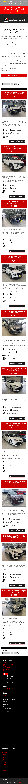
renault (4, 754)
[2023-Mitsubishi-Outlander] (14, 607)
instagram (7, 674)
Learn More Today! (18, 12)
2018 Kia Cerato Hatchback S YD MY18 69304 (14, 311)
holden (4, 770)
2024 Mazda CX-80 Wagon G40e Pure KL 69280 (14, 482)
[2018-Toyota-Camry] (14, 440)
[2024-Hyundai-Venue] (14, 273)
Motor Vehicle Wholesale (9, 662)
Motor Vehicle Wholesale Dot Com (10, 24)
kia (3, 772)
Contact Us (6, 669)
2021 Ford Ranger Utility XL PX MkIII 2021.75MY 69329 (14, 202)
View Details (21, 141)
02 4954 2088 (15, 5)
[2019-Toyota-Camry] (14, 385)
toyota (4, 764)
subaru (4, 762)
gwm (3, 774)
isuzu (3, 769)
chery (3, 760)
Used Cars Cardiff (8, 664)
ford (3, 765)
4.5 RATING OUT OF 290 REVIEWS (17, 1)
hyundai (4, 752)
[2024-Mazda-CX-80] (14, 498)
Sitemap (5, 671)
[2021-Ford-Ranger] (14, 218)
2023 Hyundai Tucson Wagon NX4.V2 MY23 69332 (14, 147)
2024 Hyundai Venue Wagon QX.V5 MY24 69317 (14, 257)
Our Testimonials (7, 667)
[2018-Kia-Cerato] (14, 327)
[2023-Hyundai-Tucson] (14, 163)
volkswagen (5, 756)
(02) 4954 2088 (7, 689)
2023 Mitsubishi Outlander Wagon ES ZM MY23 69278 (14, 591)
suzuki (4, 767)
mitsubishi (4, 757)
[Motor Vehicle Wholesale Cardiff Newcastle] (14, 20)
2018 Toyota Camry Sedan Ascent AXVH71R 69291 (14, 424)
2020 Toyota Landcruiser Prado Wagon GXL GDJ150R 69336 (14, 93)
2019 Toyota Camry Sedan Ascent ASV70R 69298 (14, 369)
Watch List (14, 141)
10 (16, 84)
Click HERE (6, 695)
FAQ (4, 666)
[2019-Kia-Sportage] (14, 552)
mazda (4, 751)
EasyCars (19, 782)
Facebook (4, 674)
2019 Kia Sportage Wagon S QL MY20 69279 (14, 536)
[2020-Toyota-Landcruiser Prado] (14, 108)
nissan (4, 759)
